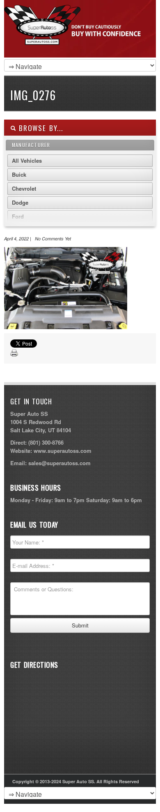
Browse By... (39, 128)
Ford (18, 216)
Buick (19, 174)
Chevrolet (24, 188)
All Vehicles (27, 160)
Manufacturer (31, 144)
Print (14, 353)
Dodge (20, 202)
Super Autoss (78, 38)
